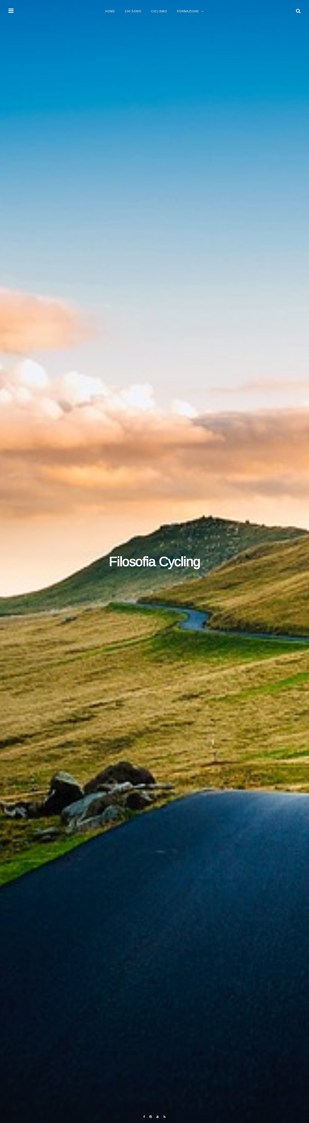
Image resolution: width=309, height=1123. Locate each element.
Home (110, 11)
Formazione (188, 11)
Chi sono (133, 11)
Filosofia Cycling (154, 561)
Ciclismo (159, 11)
